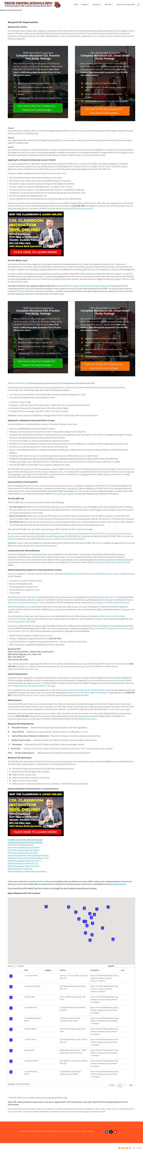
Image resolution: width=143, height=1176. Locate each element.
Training (84, 4)
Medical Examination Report (107, 573)
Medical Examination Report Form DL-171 (24, 861)
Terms (84, 1131)
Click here (12, 415)
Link (122, 970)
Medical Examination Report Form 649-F (24, 866)
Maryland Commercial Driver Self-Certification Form (28, 858)
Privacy (90, 1131)
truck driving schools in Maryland (39, 882)
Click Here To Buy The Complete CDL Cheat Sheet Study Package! (104, 111)
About (70, 1131)
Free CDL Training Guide (126, 4)
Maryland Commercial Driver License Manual (56, 533)
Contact (77, 1131)
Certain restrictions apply (119, 709)
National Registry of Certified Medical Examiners (109, 602)
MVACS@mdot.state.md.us (81, 208)
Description (94, 970)
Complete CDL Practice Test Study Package (88, 286)
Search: (111, 966)
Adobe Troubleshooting (76, 1111)
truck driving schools (117, 884)
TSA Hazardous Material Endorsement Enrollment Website (80, 690)
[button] (92, 923)
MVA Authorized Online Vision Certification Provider (28, 856)
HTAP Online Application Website (93, 692)
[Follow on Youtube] (115, 1132)
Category (47, 970)
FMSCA (14, 607)
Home (76, 4)
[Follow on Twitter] (111, 1132)
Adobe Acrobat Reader (108, 1109)
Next (131, 1085)
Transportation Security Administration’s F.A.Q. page (33, 686)
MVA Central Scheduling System (43, 545)
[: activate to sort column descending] (15, 970)
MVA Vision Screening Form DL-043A (23, 853)
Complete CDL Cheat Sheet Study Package (25, 291)
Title (26, 970)
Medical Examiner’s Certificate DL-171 (23, 864)
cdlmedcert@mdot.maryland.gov (73, 641)
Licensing (96, 4)
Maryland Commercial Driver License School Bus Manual (61, 539)
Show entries (16, 966)
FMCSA (43, 557)
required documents (115, 680)
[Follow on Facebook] (106, 1132)
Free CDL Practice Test (20, 383)
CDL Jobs (108, 4)
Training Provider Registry (63, 494)
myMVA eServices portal (42, 635)
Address (63, 970)
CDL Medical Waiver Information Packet (110, 562)
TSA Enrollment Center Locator (33, 695)
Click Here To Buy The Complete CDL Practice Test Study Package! (36, 107)
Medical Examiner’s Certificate (77, 573)
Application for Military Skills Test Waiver (55, 713)
